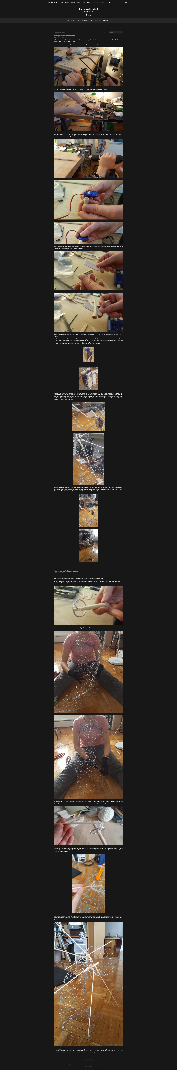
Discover (67, 2)
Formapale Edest (88, 9)
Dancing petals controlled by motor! (64, 36)
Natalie (89, 15)
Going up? (89, 1060)
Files (78, 20)
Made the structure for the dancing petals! (66, 571)
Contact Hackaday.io (67, 1064)
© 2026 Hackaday (88, 1066)
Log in (126, 2)
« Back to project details (59, 32)
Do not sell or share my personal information (111, 1064)
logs (91, 20)
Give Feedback (75, 1064)
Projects (61, 2)
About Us (59, 1064)
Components (85, 20)
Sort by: (106, 32)
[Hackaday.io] (52, 2)
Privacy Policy (90, 1064)
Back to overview (88, 11)
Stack (84, 2)
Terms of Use (83, 1064)
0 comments (64, 37)
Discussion (105, 20)
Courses (79, 2)
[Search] (109, 2)
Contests (73, 2)
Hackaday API (98, 1064)
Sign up (120, 2)
